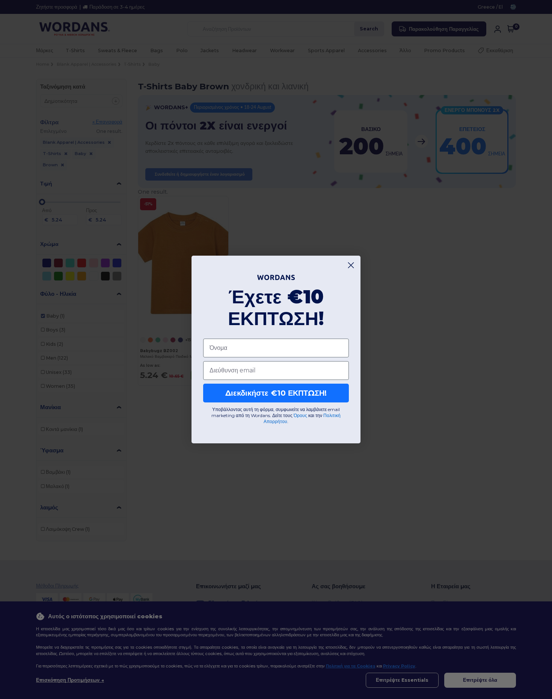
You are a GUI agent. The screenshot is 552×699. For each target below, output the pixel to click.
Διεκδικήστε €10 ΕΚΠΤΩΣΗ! (276, 393)
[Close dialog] (350, 265)
